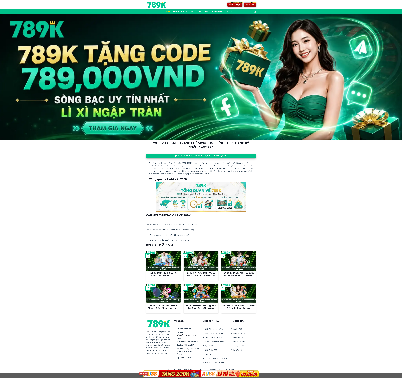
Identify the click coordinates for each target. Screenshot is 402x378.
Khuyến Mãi (230, 12)
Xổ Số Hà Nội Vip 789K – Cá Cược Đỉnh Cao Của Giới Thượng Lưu (239, 274)
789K (168, 12)
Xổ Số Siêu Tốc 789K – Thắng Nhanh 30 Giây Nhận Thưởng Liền (163, 307)
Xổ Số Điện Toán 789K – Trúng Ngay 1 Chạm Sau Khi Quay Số (201, 274)
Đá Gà (194, 12)
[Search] (255, 12)
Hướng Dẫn (216, 12)
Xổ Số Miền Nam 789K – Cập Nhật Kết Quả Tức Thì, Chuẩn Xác (201, 307)
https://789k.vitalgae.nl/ (186, 335)
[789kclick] (156, 4)
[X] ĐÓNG (143, 374)
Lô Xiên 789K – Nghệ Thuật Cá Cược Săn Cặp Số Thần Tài (163, 274)
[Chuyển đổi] (148, 225)
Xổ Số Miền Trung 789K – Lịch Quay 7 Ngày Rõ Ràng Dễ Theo (239, 307)
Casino (184, 12)
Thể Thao (204, 12)
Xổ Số (176, 12)
